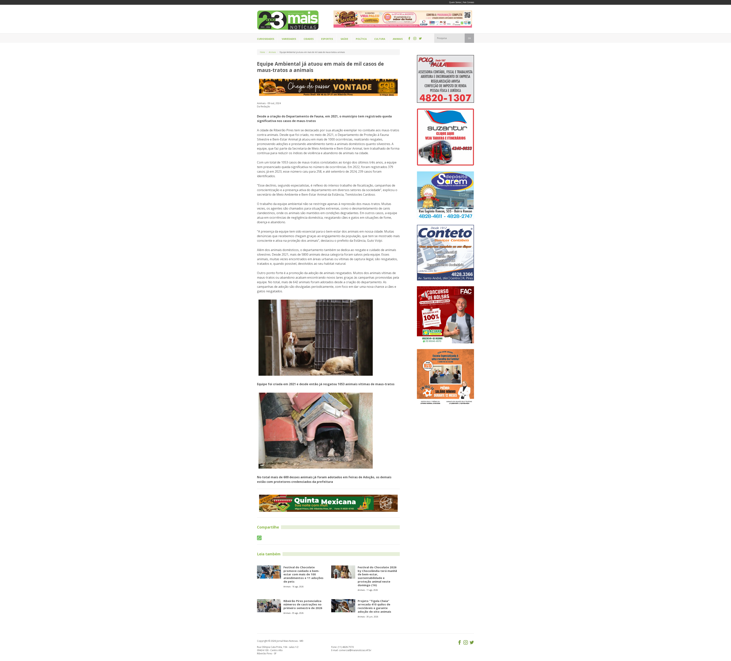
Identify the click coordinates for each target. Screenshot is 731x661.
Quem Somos (455, 2)
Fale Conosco (468, 2)
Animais (272, 52)
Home (262, 52)
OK (469, 38)
